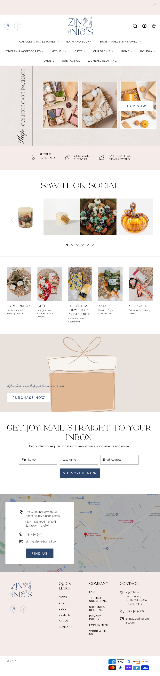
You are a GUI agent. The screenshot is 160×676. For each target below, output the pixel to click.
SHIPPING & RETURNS (97, 608)
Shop (63, 602)
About (64, 620)
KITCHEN (58, 51)
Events (49, 60)
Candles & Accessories (37, 41)
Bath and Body (77, 41)
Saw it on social (80, 186)
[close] (155, 4)
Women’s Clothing (102, 60)
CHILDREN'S (101, 51)
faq (92, 591)
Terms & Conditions (98, 599)
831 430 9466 (34, 534)
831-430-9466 (134, 611)
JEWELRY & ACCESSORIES (22, 51)
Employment (99, 625)
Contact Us (71, 60)
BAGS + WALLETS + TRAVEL (119, 41)
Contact (65, 626)
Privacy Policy (95, 617)
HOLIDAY (146, 51)
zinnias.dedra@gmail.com (42, 541)
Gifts (79, 51)
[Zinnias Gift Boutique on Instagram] (7, 27)
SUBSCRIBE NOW (80, 473)
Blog (63, 608)
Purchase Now (28, 398)
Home (125, 51)
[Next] (147, 220)
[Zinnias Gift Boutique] (80, 25)
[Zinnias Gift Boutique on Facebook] (17, 27)
